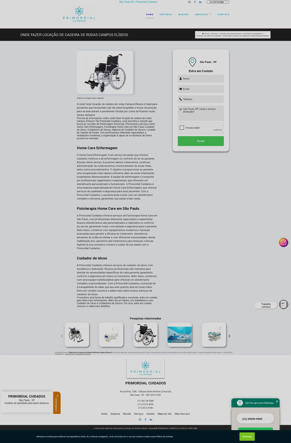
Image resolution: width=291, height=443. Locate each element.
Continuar (247, 436)
